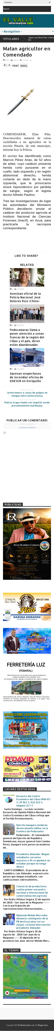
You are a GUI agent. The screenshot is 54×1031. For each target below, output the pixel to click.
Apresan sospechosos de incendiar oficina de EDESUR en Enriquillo (26, 377)
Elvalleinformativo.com (26, 1025)
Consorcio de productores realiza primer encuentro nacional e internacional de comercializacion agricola (32, 891)
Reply (7, 60)
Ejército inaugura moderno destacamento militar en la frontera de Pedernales (32, 828)
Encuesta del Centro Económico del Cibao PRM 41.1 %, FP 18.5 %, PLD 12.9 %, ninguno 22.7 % (33, 800)
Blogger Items (43, 1025)
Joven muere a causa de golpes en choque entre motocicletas (27, 394)
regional (15, 60)
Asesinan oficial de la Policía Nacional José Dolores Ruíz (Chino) (25, 297)
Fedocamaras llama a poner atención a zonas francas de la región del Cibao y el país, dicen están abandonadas (27, 337)
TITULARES (11, 38)
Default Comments (27, 424)
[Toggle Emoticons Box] (4, 432)
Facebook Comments (27, 427)
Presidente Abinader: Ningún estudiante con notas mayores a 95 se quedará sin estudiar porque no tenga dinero (33, 860)
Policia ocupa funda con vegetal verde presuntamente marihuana (27, 404)
